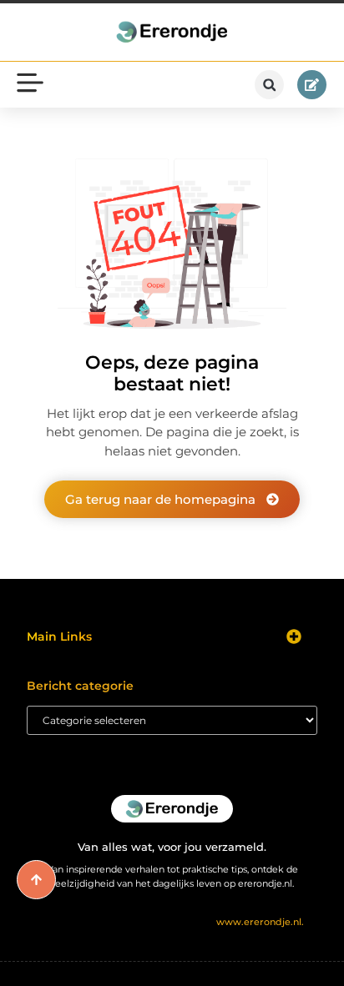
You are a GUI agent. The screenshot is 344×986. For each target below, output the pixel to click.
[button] (269, 84)
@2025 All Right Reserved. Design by (172, 922)
